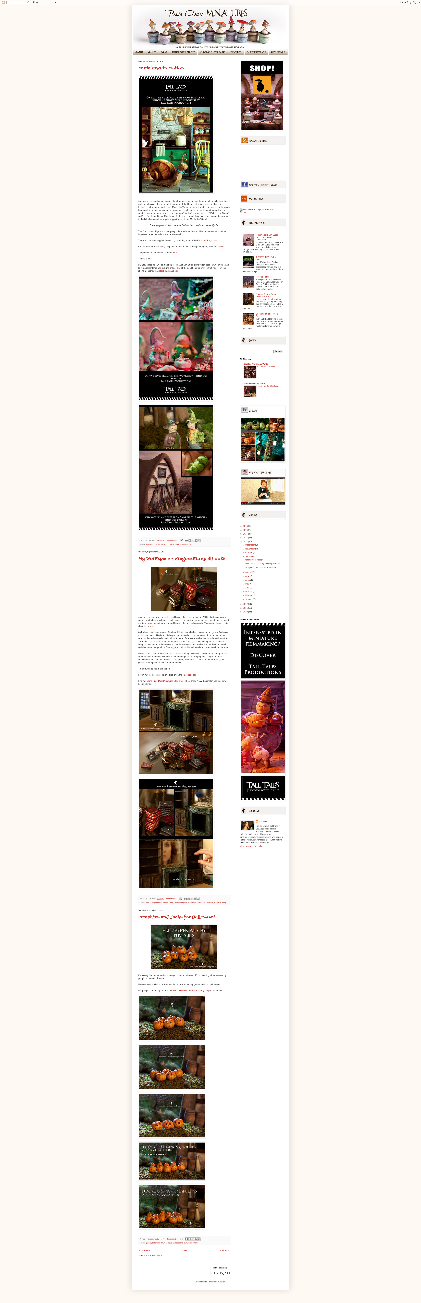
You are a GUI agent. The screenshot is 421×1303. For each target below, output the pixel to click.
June (247, 580)
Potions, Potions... (264, 277)
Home (184, 1251)
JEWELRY (236, 52)
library (172, 902)
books (148, 902)
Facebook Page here (207, 240)
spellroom (209, 902)
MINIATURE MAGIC (183, 52)
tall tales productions (183, 544)
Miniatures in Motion (161, 68)
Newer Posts (144, 1251)
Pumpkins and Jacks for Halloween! (176, 917)
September (250, 556)
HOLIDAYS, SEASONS (212, 52)
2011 (245, 608)
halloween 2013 (158, 1243)
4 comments (171, 899)
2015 (245, 534)
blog (176, 271)
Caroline (263, 822)
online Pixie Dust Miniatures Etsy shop (165, 681)
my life (157, 544)
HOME (139, 52)
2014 (245, 537)
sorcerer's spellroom (196, 902)
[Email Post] (181, 540)
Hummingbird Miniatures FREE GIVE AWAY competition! (267, 237)
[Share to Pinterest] (199, 540)
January (249, 599)
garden (148, 1243)
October (249, 552)
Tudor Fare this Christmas (267, 386)
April (247, 588)
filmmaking (150, 544)
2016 (245, 530)
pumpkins (188, 1243)
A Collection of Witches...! (267, 366)
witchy (195, 1243)
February (249, 595)
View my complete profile (251, 846)
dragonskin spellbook (160, 902)
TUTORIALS (278, 52)
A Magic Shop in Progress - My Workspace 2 (268, 295)
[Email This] (186, 540)
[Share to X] (192, 540)
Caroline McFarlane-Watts (256, 364)
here (221, 246)
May (247, 584)
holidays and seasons (174, 1243)
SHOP (164, 52)
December (250, 545)
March (248, 591)
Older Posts (224, 1251)
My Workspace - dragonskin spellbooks (181, 559)
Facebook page (162, 271)
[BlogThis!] (189, 540)
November (250, 549)
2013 (245, 541)
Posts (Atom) (156, 1255)
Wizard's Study (220, 902)
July (247, 576)
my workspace (181, 902)
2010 (245, 612)
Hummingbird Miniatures (255, 383)
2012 (245, 604)
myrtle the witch (167, 544)
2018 (245, 526)
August (248, 572)
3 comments (172, 540)
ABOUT (151, 52)
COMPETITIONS (256, 52)
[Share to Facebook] (196, 540)
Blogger (222, 1282)
